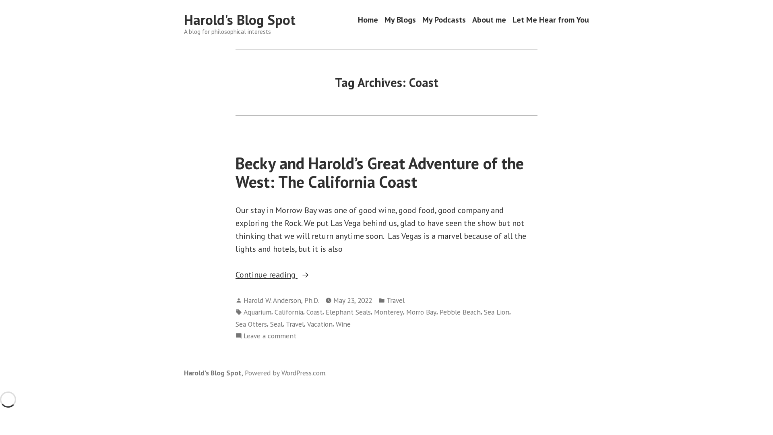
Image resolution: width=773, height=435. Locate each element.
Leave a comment (270, 336)
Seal (276, 324)
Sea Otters (251, 324)
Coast (314, 312)
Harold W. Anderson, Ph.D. (281, 300)
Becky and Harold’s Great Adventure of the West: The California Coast (380, 172)
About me (489, 20)
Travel (395, 300)
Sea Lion (496, 312)
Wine (343, 324)
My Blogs (400, 20)
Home (368, 20)
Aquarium (257, 312)
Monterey (388, 312)
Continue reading (284, 275)
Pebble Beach (460, 312)
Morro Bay (421, 312)
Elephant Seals (348, 312)
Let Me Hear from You (551, 20)
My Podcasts (444, 20)
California (289, 312)
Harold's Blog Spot (240, 19)
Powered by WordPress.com (285, 372)
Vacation (320, 324)
